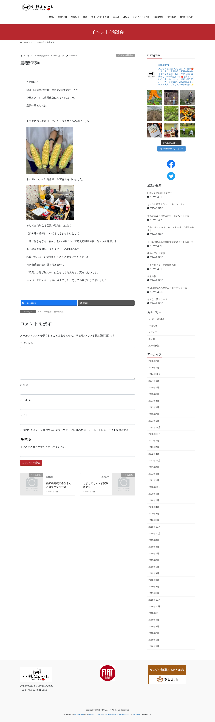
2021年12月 (154, 460)
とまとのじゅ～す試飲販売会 (161, 265)
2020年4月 (153, 507)
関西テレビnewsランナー (159, 193)
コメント (26, 343)
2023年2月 (153, 414)
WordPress (79, 714)
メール (25, 400)
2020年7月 (153, 500)
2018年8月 (153, 626)
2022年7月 (153, 440)
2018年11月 (154, 606)
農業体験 (151, 276)
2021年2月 (153, 473)
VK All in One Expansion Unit (117, 714)
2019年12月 (154, 527)
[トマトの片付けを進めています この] (154, 113)
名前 (24, 385)
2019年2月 (153, 586)
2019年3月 (153, 580)
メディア (152, 332)
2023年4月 (153, 400)
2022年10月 (154, 434)
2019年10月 (154, 533)
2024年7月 (153, 387)
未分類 (151, 339)
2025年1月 (153, 367)
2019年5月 (153, 566)
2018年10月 (154, 613)
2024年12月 (154, 374)
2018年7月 (153, 633)
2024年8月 (153, 381)
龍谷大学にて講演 (156, 253)
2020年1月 (153, 520)
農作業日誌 (58, 312)
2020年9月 (153, 493)
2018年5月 (153, 646)
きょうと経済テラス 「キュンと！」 (166, 204)
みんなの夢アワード (157, 299)
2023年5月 (153, 394)
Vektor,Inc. (137, 714)
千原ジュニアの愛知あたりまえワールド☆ (168, 216)
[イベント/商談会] (31, 480)
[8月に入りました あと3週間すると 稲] (187, 130)
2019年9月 (153, 540)
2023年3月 (153, 407)
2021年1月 (153, 480)
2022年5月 (153, 447)
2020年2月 (153, 513)
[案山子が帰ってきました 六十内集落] (187, 97)
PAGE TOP (207, 697)
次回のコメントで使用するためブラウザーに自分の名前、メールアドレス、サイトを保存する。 (77, 430)
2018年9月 (153, 619)
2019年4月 (153, 573)
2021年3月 (153, 467)
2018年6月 (153, 639)
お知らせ (152, 325)
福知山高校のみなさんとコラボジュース (167, 288)
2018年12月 (154, 600)
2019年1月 (153, 593)
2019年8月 (153, 546)
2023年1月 (153, 420)
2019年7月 (153, 553)
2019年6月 (153, 560)
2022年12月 (154, 427)
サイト (24, 415)
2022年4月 (153, 454)
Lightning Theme (95, 714)
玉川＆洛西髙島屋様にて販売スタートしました (170, 242)
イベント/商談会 (125, 55)
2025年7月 (153, 361)
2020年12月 (154, 487)
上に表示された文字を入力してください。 (44, 447)
